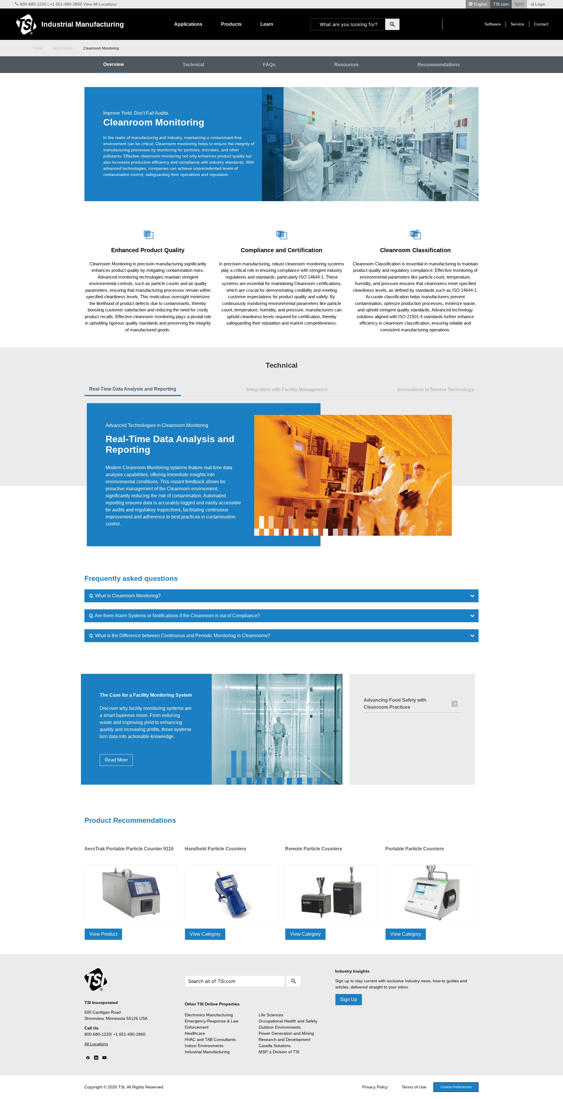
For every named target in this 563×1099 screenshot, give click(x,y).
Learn (266, 24)
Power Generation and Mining (286, 1033)
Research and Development (285, 1039)
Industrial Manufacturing (82, 24)
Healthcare (195, 1033)
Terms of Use (414, 1087)
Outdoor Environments (280, 1027)
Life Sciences (271, 1014)
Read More (116, 759)
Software (492, 24)
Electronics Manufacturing (209, 1014)
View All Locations (99, 4)
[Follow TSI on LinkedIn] (96, 1058)
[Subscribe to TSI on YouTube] (104, 1058)
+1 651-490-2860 (66, 4)
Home (38, 48)
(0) (521, 4)
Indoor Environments (204, 1045)
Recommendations (439, 64)
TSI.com (501, 4)
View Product (103, 934)
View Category (205, 934)
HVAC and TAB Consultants (210, 1039)
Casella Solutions (275, 1045)
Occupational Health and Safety (288, 1021)
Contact (541, 24)
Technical (193, 64)
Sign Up (348, 999)
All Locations (96, 1044)
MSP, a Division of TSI (279, 1051)
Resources (346, 64)
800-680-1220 (33, 4)
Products (231, 24)
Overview (113, 64)
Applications (188, 24)
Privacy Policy (375, 1087)
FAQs (269, 64)
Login (540, 4)
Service (517, 24)
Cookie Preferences (456, 1087)
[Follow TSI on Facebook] (87, 1058)
